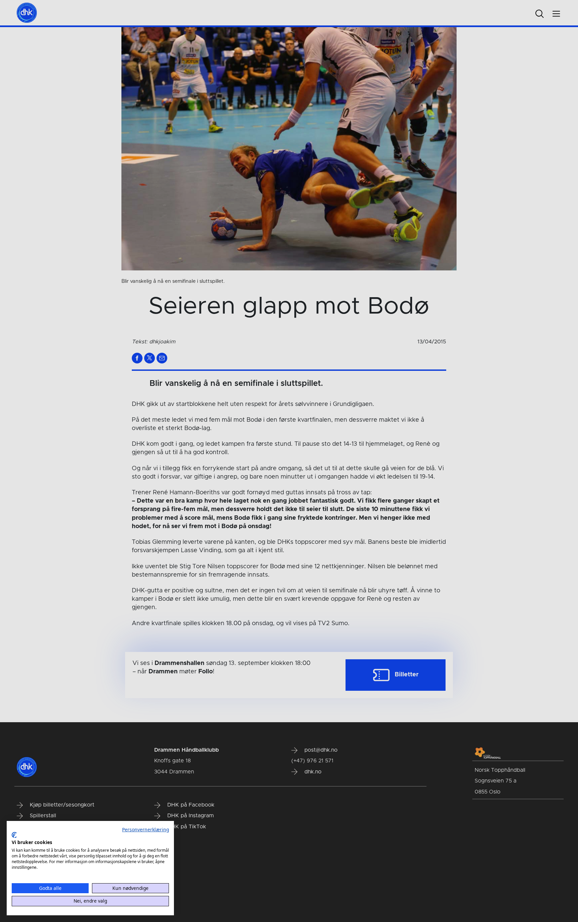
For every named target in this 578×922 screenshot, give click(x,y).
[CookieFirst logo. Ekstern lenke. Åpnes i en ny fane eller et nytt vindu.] (14, 835)
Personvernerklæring (145, 829)
